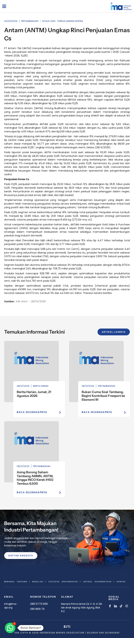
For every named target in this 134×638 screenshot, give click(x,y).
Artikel (88, 582)
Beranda (9, 582)
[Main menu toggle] (4, 6)
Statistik (54, 582)
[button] (10, 628)
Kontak (121, 582)
